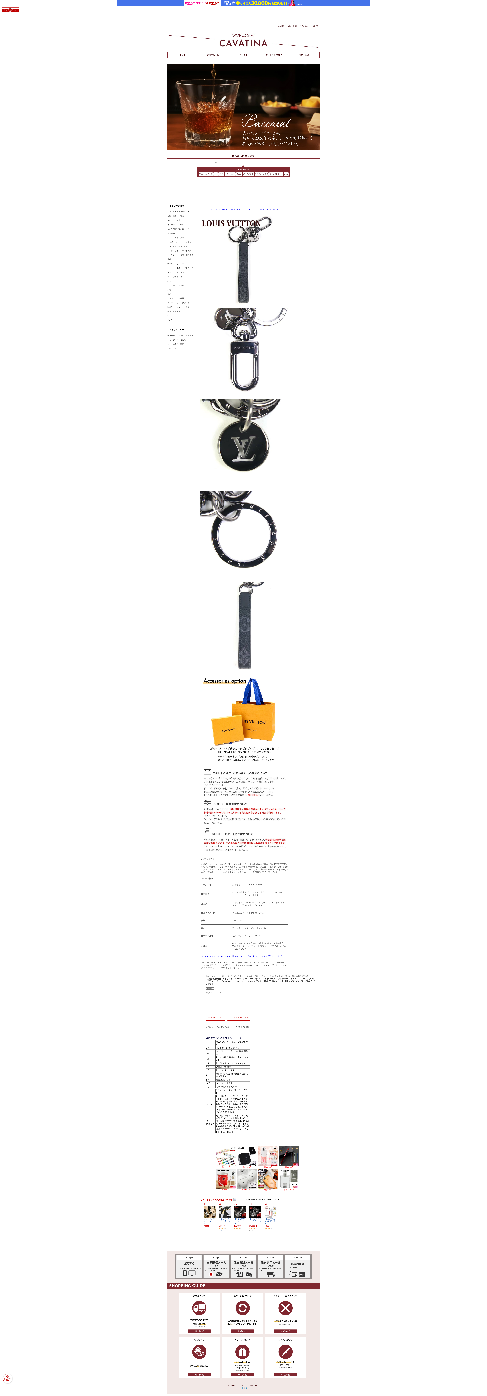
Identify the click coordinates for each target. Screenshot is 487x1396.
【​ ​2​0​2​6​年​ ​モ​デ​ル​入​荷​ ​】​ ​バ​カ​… (255, 1221)
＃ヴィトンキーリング (228, 956)
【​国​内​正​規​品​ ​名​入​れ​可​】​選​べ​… (270, 1221)
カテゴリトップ (206, 209)
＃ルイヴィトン (208, 956)
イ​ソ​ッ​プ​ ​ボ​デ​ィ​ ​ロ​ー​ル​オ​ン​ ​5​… (209, 1221)
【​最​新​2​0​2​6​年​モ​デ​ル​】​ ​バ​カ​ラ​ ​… (239, 1221)
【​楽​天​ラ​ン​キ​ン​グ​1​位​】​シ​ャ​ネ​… (224, 1221)
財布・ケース (242, 209)
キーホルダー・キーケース (258, 209)
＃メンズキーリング (250, 956)
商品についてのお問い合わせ (219, 1027)
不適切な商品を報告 (241, 1027)
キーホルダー (275, 209)
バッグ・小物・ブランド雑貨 (224, 209)
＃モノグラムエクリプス (273, 956)
